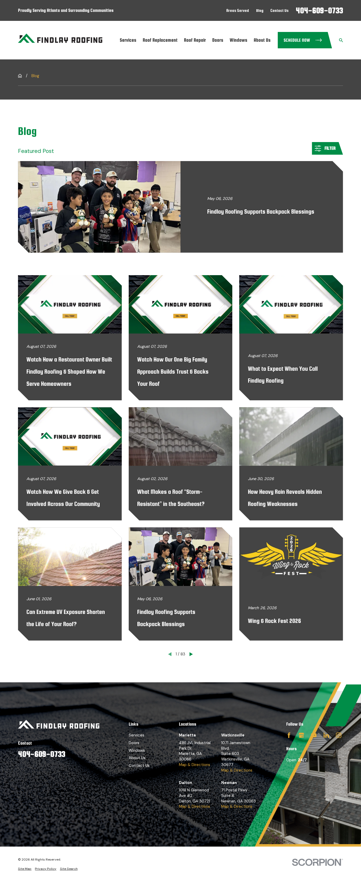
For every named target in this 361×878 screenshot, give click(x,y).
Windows (137, 750)
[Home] (60, 40)
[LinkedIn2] (326, 735)
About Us (137, 757)
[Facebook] (289, 735)
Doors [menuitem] (217, 40)
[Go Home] (20, 76)
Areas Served (237, 10)
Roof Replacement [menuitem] (160, 40)
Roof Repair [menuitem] (195, 40)
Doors (134, 742)
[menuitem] (24, 869)
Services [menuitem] (128, 40)
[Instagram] (338, 735)
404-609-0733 (319, 10)
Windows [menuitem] (238, 40)
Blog (259, 10)
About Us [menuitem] (262, 40)
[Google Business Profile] (301, 735)
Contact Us (279, 10)
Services (136, 735)
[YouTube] (314, 735)
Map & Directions (194, 764)
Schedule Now (297, 40)
